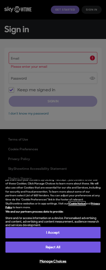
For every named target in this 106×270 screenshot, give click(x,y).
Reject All (53, 247)
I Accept (53, 232)
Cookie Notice (77, 203)
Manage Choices (53, 261)
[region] (53, 225)
